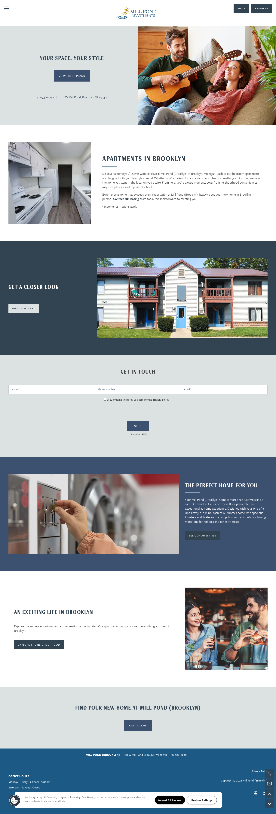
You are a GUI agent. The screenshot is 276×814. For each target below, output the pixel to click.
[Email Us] (269, 783)
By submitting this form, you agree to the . (138, 400)
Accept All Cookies (170, 800)
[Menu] (6, 8)
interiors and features (199, 517)
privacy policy (161, 400)
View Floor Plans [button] (72, 76)
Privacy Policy (259, 771)
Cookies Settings (201, 800)
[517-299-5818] (269, 773)
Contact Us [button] (138, 725)
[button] (261, 8)
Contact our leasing (126, 199)
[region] (118, 800)
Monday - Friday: (18, 782)
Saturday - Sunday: (19, 787)
